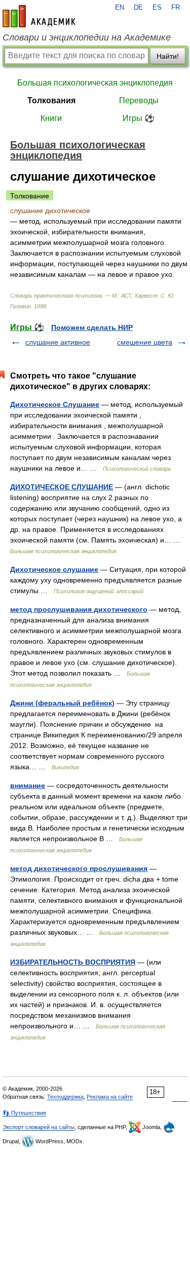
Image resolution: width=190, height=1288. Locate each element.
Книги (51, 118)
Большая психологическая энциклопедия (95, 82)
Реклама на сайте (110, 1097)
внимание (27, 785)
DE (138, 7)
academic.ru (39, 16)
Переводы (139, 100)
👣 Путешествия (24, 1113)
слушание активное (57, 342)
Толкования (51, 100)
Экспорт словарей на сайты (38, 1127)
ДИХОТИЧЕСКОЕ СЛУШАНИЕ (61, 487)
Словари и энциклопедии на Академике (87, 37)
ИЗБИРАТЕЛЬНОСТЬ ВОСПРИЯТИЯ (72, 962)
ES (157, 7)
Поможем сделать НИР (92, 327)
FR (175, 7)
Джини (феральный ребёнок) (62, 703)
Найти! (168, 56)
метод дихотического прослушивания (78, 868)
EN (119, 7)
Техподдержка (65, 1097)
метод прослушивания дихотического (78, 609)
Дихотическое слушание (54, 569)
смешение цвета (144, 342)
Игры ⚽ (139, 118)
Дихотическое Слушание (54, 404)
